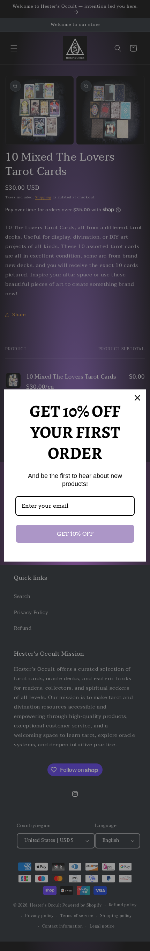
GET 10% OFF (75, 533)
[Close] (137, 397)
